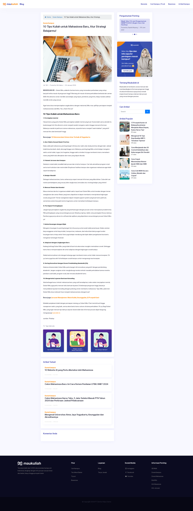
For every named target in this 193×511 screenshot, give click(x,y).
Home (49, 17)
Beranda (145, 4)
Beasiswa (171, 4)
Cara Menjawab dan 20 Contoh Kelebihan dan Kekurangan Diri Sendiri (140, 150)
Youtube (130, 476)
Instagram (130, 468)
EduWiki (154, 480)
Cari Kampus (75, 468)
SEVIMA (154, 468)
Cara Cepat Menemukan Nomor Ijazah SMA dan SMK (139, 161)
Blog (99, 468)
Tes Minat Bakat (76, 472)
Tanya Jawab (102, 472)
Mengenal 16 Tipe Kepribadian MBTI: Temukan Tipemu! (138, 138)
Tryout (73, 476)
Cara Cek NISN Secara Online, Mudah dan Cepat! (139, 173)
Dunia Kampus (57, 17)
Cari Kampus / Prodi (157, 4)
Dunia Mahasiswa (157, 476)
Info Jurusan (156, 488)
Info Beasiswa (156, 484)
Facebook (130, 472)
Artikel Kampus (184, 4)
